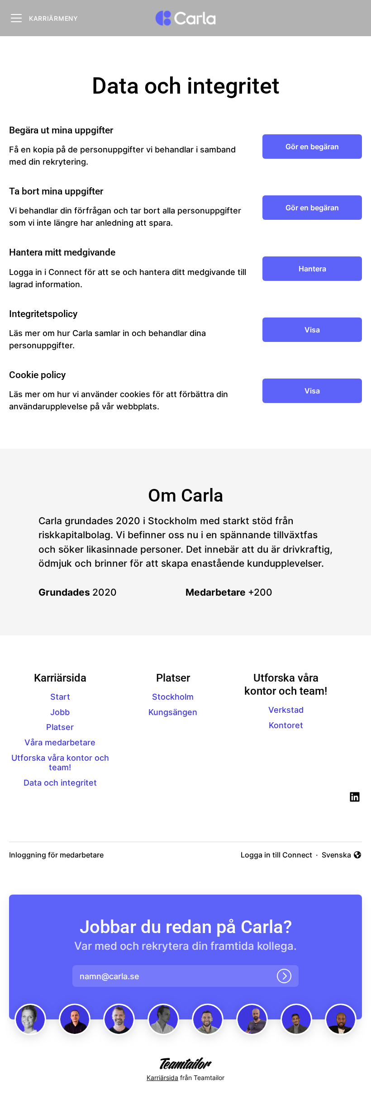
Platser (60, 727)
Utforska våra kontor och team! (60, 762)
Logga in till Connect (276, 854)
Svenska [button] (338, 855)
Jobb (60, 712)
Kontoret (286, 725)
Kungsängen (172, 712)
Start (60, 696)
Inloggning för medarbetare (56, 854)
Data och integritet (60, 782)
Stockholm (173, 696)
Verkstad (286, 710)
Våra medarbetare (59, 742)
